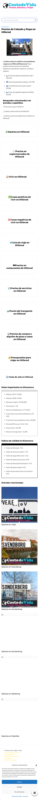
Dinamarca (5, 27)
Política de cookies (10, 760)
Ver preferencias (19, 792)
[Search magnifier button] (35, 20)
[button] (36, 765)
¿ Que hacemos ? (9, 754)
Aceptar (19, 782)
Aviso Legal (25, 796)
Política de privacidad (17, 796)
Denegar (19, 787)
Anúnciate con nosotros (12, 752)
